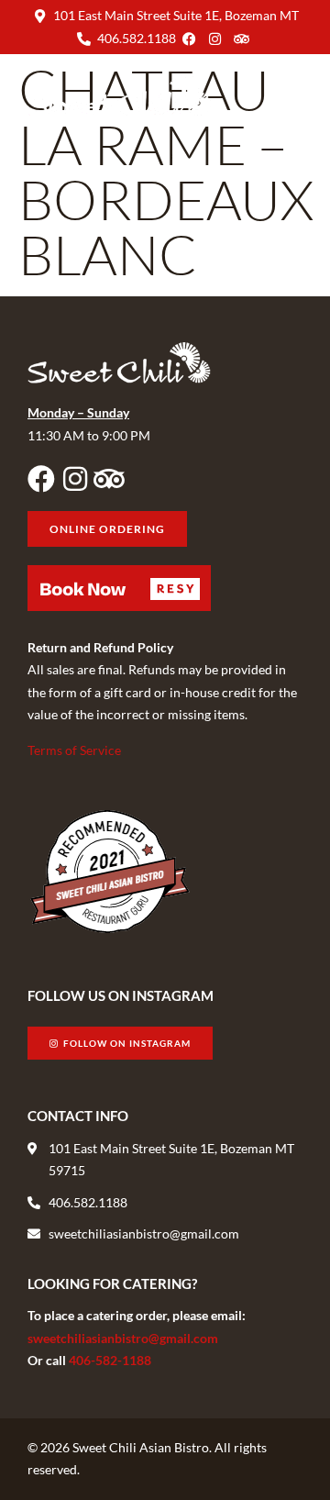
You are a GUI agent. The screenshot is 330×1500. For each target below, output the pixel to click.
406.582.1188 (136, 38)
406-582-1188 (110, 1360)
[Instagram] (75, 479)
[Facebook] (41, 479)
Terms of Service (74, 750)
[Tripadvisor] (109, 479)
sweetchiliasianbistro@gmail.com (123, 1338)
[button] (287, 95)
